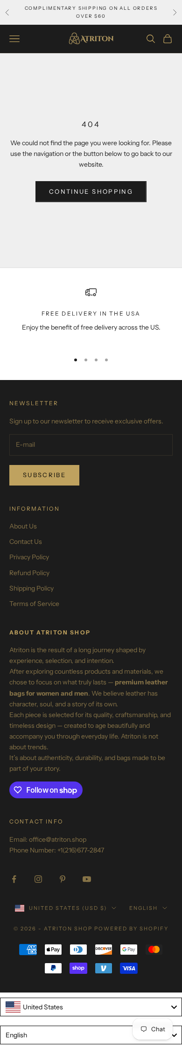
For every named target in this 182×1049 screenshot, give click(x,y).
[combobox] (91, 1007)
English (143, 908)
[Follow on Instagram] (38, 879)
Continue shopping (91, 191)
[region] (91, 315)
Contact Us (25, 541)
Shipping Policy (31, 588)
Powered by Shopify (131, 928)
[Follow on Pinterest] (62, 879)
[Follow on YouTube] (86, 879)
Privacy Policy (29, 557)
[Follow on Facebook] (14, 879)
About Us (23, 526)
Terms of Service (34, 603)
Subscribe (44, 475)
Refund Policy (29, 573)
